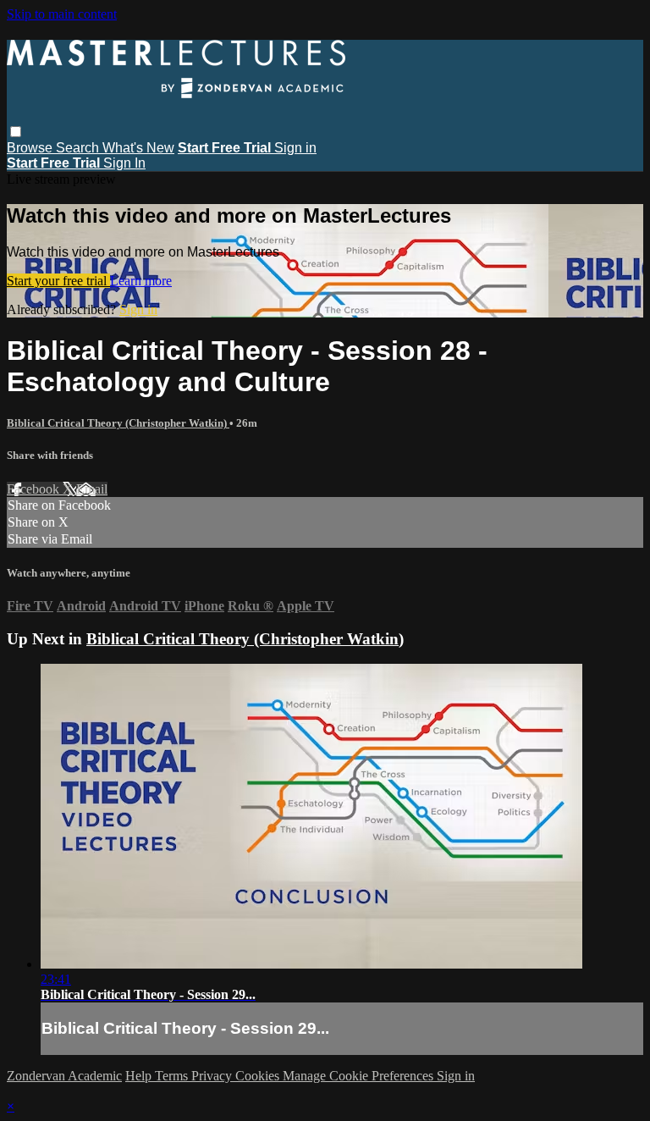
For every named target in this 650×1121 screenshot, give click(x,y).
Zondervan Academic (64, 1076)
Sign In (124, 163)
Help (140, 1076)
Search (79, 148)
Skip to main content (62, 14)
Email (91, 489)
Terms (173, 1076)
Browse (31, 148)
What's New (138, 148)
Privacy (213, 1076)
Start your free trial (58, 280)
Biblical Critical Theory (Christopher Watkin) (118, 423)
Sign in (295, 148)
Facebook (35, 489)
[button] (15, 131)
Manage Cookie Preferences (360, 1076)
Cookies (259, 1076)
